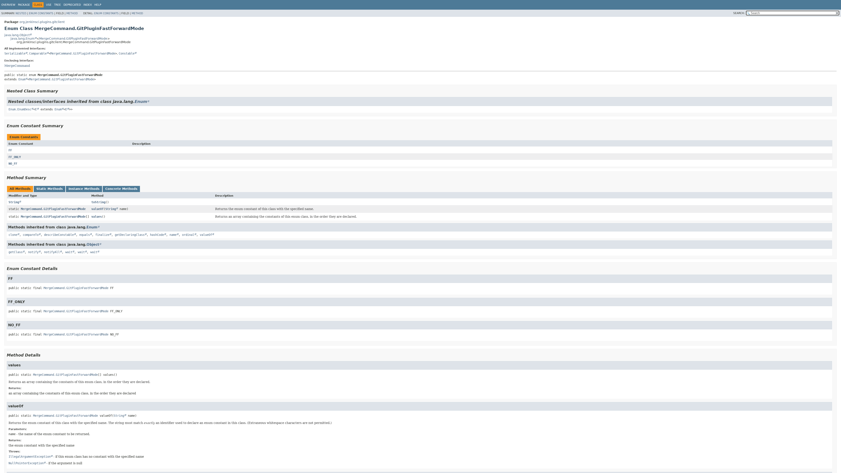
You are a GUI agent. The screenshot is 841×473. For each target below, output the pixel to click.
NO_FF (13, 163)
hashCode (157, 234)
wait (68, 252)
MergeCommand (17, 65)
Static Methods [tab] (49, 189)
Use (48, 4)
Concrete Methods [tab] (121, 189)
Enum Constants (41, 13)
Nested (21, 13)
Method (72, 13)
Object (93, 244)
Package (24, 4)
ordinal (188, 234)
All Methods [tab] (20, 189)
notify (33, 252)
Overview (8, 4)
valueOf (97, 209)
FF (10, 150)
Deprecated (72, 4)
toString (98, 202)
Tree (57, 4)
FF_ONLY (15, 157)
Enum (21, 79)
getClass (16, 252)
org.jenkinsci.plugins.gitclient (42, 22)
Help (97, 4)
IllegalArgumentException (30, 456)
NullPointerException (26, 463)
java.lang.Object (17, 35)
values (96, 216)
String (14, 202)
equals (84, 234)
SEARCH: (739, 13)
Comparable (38, 53)
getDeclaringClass (130, 234)
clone (13, 234)
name (173, 234)
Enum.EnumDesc (20, 109)
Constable (126, 53)
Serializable (14, 53)
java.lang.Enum (23, 38)
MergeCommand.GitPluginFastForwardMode (73, 38)
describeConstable (59, 234)
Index (87, 4)
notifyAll (52, 252)
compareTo (31, 234)
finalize (102, 234)
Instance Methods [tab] (84, 189)
